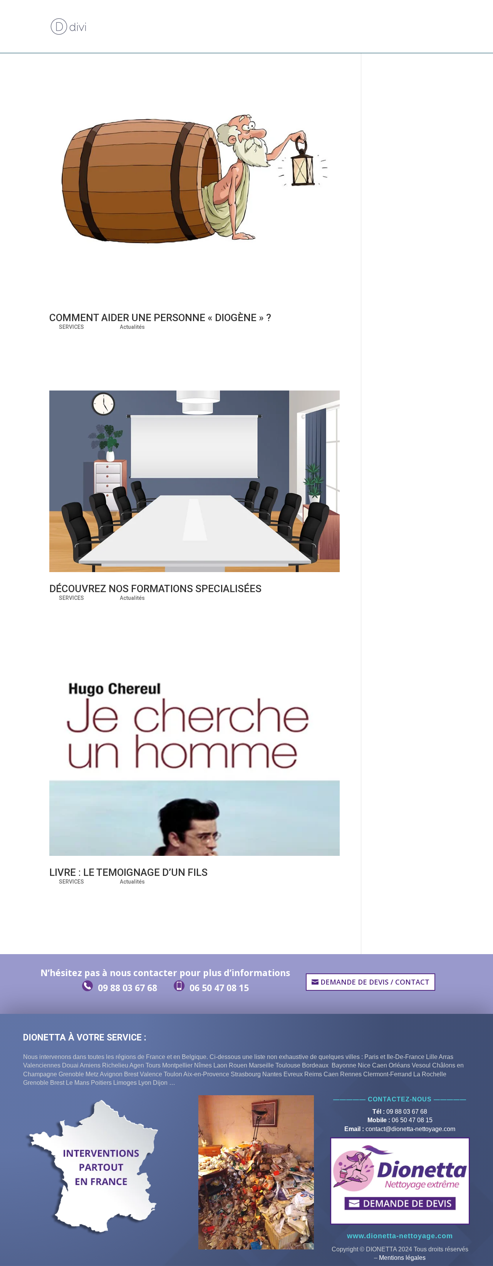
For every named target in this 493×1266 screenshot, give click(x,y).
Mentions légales (402, 1257)
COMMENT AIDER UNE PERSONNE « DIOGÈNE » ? (160, 317)
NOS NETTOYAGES (189, 17)
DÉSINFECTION (287, 17)
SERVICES (71, 327)
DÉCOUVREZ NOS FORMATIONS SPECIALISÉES (155, 588)
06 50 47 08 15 (219, 987)
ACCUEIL (107, 17)
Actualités (132, 327)
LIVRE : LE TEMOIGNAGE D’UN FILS (128, 872)
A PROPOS (139, 17)
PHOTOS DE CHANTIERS (341, 17)
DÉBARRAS (240, 17)
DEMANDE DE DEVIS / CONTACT (132, 36)
